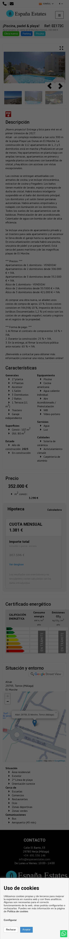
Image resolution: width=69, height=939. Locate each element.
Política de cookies (17, 911)
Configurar (10, 920)
